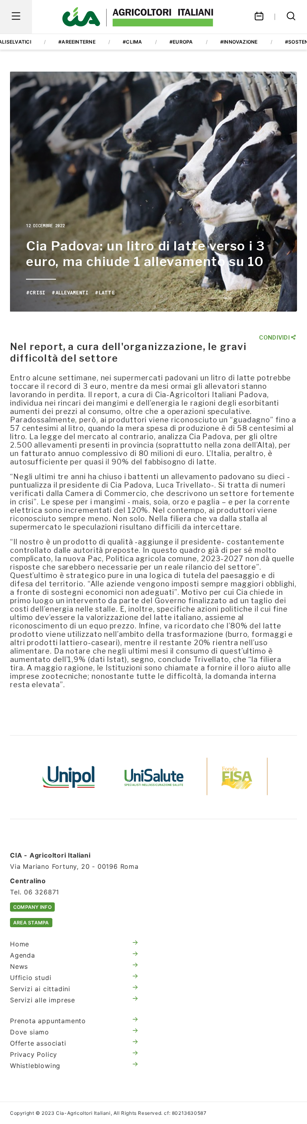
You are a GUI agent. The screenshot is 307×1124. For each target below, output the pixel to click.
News (19, 966)
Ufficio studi (30, 978)
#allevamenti (70, 292)
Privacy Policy (33, 1054)
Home (19, 944)
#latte (104, 292)
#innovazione (239, 42)
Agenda (22, 955)
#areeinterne (77, 42)
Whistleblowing (35, 1066)
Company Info (32, 907)
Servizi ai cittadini (40, 989)
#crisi (35, 292)
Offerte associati (38, 1043)
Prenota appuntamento (48, 1021)
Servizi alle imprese (42, 1000)
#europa (181, 42)
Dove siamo (29, 1032)
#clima (132, 42)
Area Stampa (31, 923)
